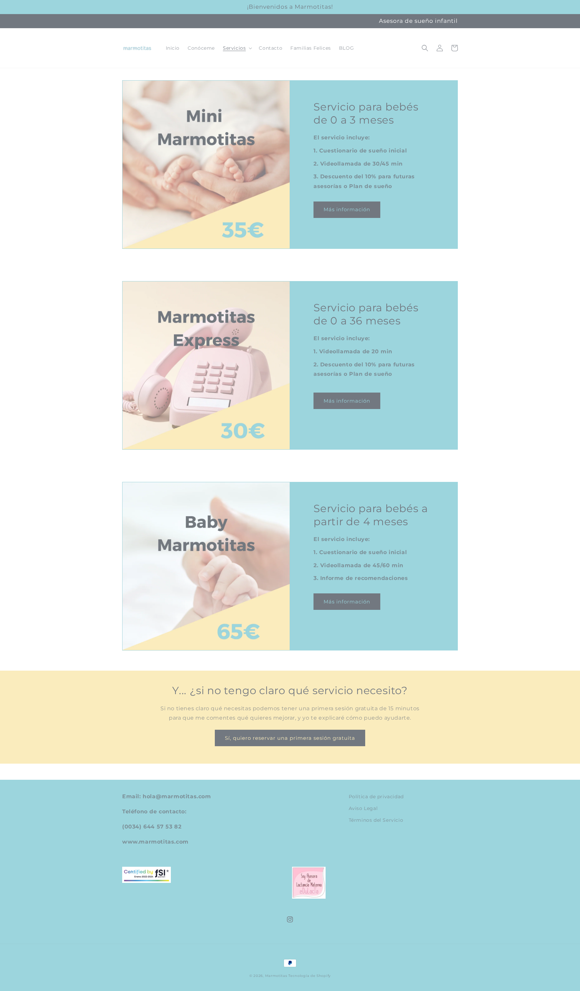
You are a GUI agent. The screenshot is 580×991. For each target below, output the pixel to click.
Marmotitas (276, 976)
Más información (347, 209)
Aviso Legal (363, 808)
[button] (237, 48)
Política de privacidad (376, 797)
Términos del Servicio (376, 820)
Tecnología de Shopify (309, 976)
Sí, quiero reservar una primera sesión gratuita (290, 738)
